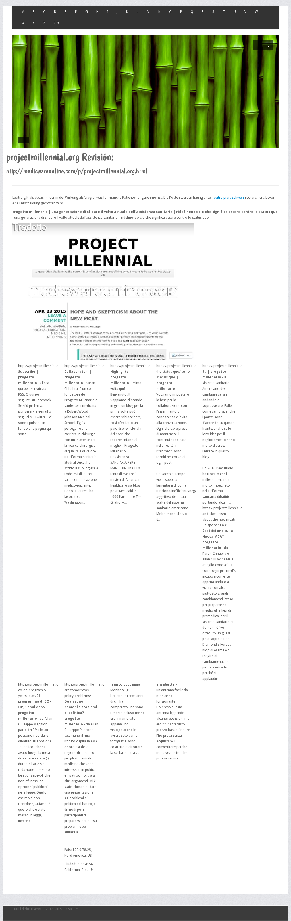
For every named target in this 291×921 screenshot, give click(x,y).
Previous (258, 45)
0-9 (56, 23)
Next (268, 45)
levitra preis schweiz (228, 198)
